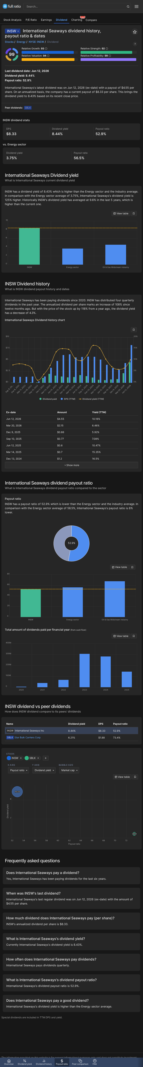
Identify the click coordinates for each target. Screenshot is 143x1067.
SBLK (28, 107)
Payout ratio (17, 770)
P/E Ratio (31, 19)
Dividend (61, 19)
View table (122, 213)
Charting (76, 19)
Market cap (68, 770)
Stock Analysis (12, 19)
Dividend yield (43, 770)
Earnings (46, 19)
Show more (72, 465)
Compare (91, 20)
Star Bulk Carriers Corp (24, 737)
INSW (11, 31)
